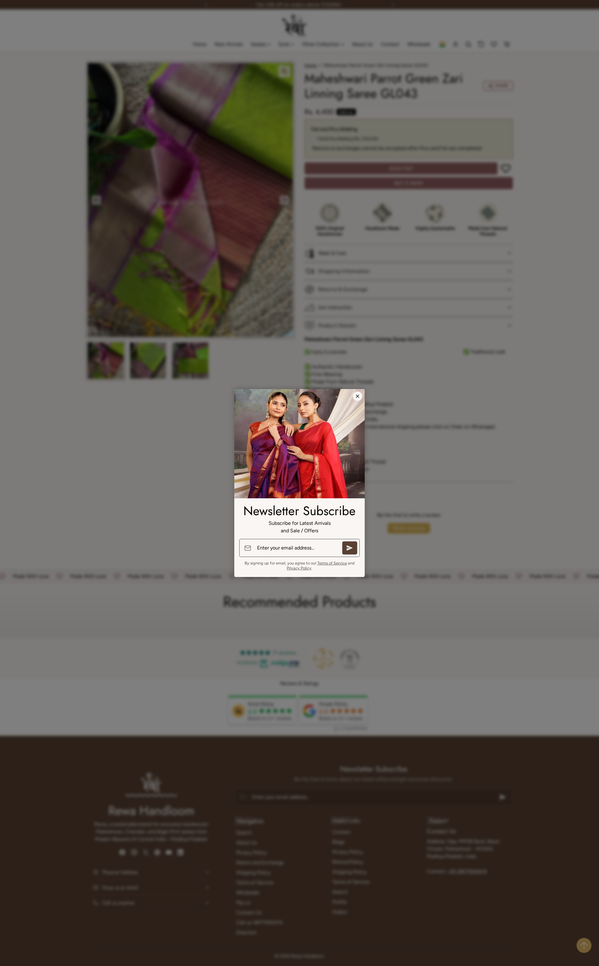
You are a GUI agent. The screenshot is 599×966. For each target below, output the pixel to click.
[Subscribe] (349, 547)
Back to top (584, 945)
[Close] (357, 396)
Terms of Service (332, 563)
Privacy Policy (299, 568)
